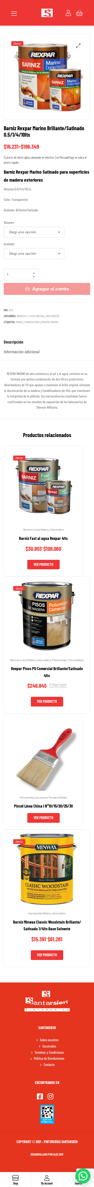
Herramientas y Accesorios (33, 797)
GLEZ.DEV (58, 1154)
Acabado (9, 244)
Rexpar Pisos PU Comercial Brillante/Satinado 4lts (47, 672)
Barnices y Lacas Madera (30, 316)
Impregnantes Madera (39, 913)
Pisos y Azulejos (76, 660)
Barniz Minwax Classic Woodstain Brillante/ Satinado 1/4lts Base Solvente (47, 925)
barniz (19, 322)
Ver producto (43, 564)
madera (46, 322)
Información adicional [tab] (22, 351)
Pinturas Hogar (59, 660)
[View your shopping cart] (79, 13)
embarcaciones (32, 322)
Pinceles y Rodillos (58, 797)
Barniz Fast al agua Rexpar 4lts (43, 538)
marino (54, 322)
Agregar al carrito (50, 289)
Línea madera (52, 316)
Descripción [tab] (13, 342)
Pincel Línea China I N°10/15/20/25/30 (43, 805)
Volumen (9, 222)
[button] (78, 45)
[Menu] (14, 13)
